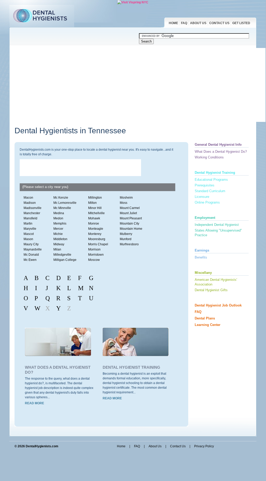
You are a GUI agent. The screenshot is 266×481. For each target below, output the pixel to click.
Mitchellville (96, 213)
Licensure (202, 197)
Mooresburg (96, 239)
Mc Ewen (30, 260)
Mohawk (94, 218)
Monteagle (95, 229)
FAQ (184, 23)
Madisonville (32, 208)
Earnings (202, 250)
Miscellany (203, 273)
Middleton (60, 239)
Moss (123, 203)
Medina (58, 213)
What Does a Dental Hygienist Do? (221, 152)
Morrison (94, 249)
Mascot (29, 234)
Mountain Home (131, 229)
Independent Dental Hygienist (217, 225)
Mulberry (126, 234)
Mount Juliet (128, 213)
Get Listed (241, 23)
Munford (125, 239)
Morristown (96, 254)
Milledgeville (62, 254)
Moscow (94, 260)
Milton (92, 203)
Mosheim (126, 197)
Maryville (30, 229)
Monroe (93, 223)
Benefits (201, 257)
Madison (30, 203)
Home (173, 23)
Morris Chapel (98, 244)
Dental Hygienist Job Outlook (218, 305)
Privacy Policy (204, 446)
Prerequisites (204, 185)
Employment (205, 218)
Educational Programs (211, 180)
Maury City (31, 244)
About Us (198, 23)
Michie (58, 234)
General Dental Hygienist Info (218, 145)
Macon (28, 197)
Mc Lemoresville (64, 203)
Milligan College (64, 260)
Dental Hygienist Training (131, 367)
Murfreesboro (129, 244)
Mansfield (30, 218)
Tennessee (107, 130)
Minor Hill (95, 208)
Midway (58, 244)
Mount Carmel (130, 208)
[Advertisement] (140, 84)
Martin (28, 223)
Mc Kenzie (60, 197)
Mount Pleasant (131, 218)
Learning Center (207, 325)
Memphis (59, 223)
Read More (34, 403)
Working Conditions (209, 157)
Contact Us (219, 23)
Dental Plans (205, 318)
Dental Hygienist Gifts (211, 290)
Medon (58, 218)
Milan (57, 249)
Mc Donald (31, 254)
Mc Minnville (62, 208)
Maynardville (33, 249)
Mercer (58, 229)
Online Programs (207, 202)
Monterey (94, 234)
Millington (95, 197)
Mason (28, 239)
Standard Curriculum (210, 191)
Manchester (32, 213)
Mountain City (129, 223)
